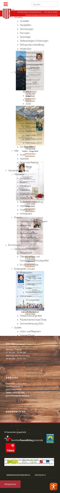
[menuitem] (11, 9)
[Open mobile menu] (5, 4)
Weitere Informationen (30, 491)
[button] (54, 487)
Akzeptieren (10, 484)
